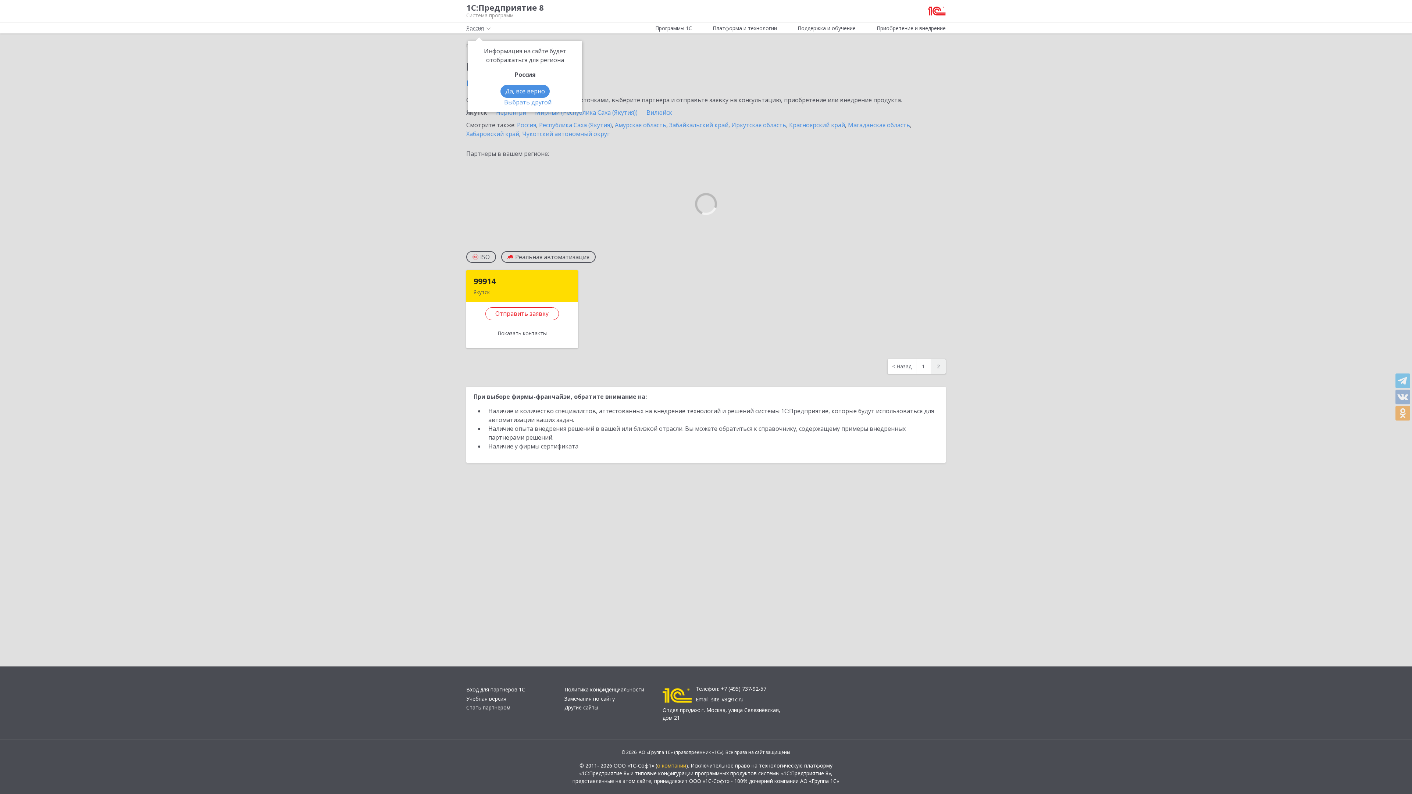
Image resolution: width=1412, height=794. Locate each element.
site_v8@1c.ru (727, 699)
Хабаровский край (492, 134)
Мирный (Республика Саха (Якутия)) (586, 112)
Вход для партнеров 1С (495, 689)
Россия (526, 125)
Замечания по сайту (589, 698)
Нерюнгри (511, 112)
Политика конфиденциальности (604, 689)
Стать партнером (488, 707)
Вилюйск (659, 112)
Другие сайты (581, 707)
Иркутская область (758, 125)
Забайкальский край (698, 125)
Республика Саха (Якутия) (575, 125)
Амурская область (640, 125)
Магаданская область (879, 125)
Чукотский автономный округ (566, 134)
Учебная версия (486, 698)
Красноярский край (817, 125)
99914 (485, 281)
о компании (671, 765)
